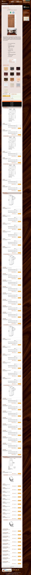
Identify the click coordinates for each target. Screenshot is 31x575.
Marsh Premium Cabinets (4, 3)
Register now (14, 0)
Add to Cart (19, 128)
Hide (20, 192)
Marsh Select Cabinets (11, 3)
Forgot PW (17, 0)
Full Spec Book (11, 59)
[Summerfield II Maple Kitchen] (12, 32)
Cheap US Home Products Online (6, 572)
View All (24, 14)
